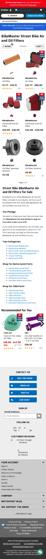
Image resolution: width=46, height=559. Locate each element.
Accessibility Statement (31, 527)
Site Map (14, 530)
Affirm (4, 479)
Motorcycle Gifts (16, 258)
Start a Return (8, 476)
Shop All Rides (23, 533)
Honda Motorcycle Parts (19, 268)
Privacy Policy (31, 521)
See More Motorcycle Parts (20, 280)
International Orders (11, 489)
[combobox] (39, 46)
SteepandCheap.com (23, 546)
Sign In (4, 466)
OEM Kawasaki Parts (17, 298)
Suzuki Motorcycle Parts (19, 275)
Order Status (7, 469)
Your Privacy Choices (16, 525)
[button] (23, 399)
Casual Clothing (15, 256)
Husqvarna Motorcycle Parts (21, 273)
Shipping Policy (37, 524)
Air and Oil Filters (10, 21)
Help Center (7, 486)
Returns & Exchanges (11, 472)
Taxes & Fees (10, 527)
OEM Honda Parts (16, 290)
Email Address (12, 412)
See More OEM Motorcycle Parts (22, 303)
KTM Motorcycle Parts (18, 278)
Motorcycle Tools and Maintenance (24, 251)
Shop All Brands (28, 530)
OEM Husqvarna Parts (18, 300)
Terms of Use (14, 521)
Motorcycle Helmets (17, 248)
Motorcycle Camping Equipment (23, 253)
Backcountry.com (11, 543)
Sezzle (4, 482)
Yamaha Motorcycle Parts (20, 271)
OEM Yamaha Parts (17, 293)
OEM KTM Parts (15, 295)
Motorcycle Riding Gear (18, 246)
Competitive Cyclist (33, 543)
